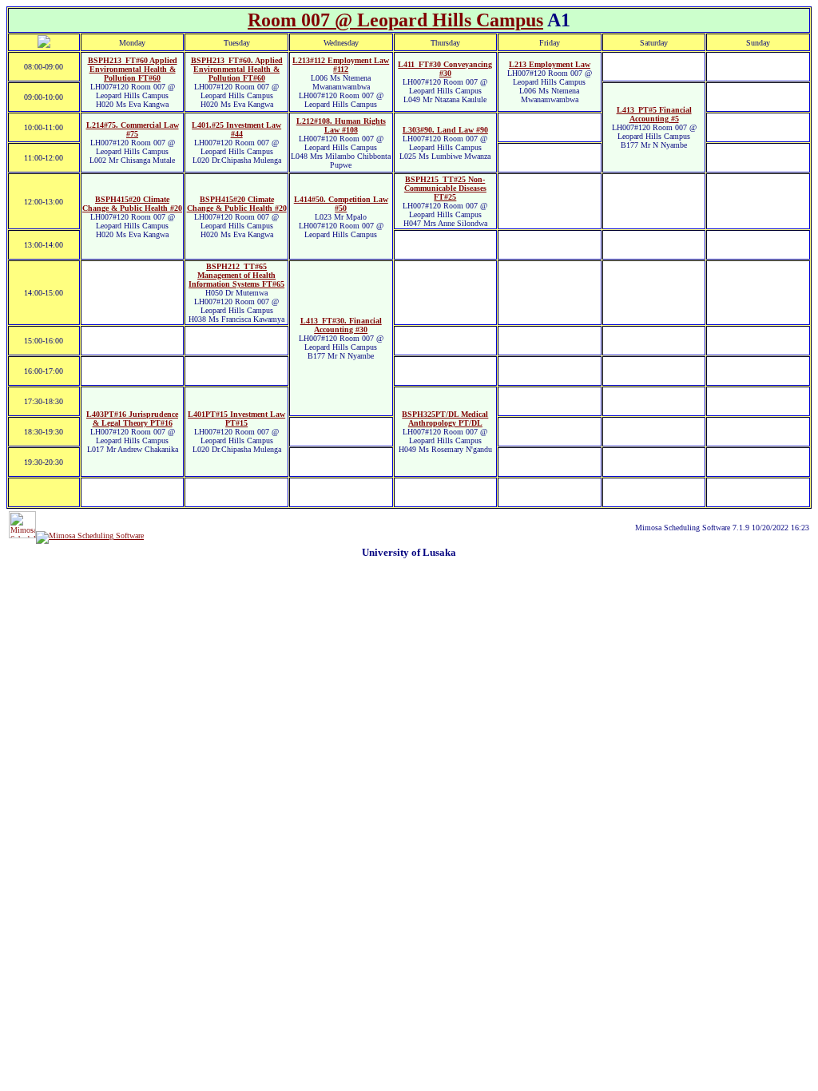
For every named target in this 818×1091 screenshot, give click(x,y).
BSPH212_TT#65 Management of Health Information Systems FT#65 (236, 275)
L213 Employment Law (549, 64)
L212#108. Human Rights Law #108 (341, 125)
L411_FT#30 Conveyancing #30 (445, 68)
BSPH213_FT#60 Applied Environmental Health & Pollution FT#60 (132, 69)
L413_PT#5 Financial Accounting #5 (654, 114)
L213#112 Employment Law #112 (340, 64)
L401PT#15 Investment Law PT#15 (236, 418)
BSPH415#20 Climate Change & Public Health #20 (132, 203)
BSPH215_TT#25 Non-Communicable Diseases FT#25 (445, 188)
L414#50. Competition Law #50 (341, 203)
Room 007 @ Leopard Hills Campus (395, 20)
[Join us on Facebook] (90, 535)
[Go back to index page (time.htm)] (44, 45)
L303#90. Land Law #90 (445, 129)
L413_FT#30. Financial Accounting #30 (341, 325)
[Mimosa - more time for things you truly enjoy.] (22, 535)
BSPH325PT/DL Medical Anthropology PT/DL (445, 418)
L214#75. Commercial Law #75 (132, 129)
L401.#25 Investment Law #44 (236, 129)
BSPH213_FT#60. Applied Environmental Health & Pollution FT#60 (237, 69)
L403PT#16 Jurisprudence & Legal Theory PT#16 (132, 418)
